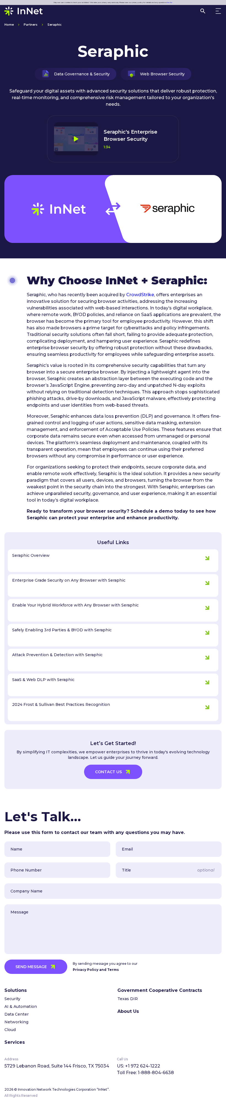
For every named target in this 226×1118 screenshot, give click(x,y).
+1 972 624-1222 (142, 1066)
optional (205, 870)
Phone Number (26, 870)
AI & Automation (20, 1006)
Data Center (16, 1014)
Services (14, 1042)
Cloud (10, 1029)
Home (9, 24)
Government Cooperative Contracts (159, 990)
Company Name (26, 891)
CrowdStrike (140, 294)
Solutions (15, 990)
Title (126, 870)
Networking (16, 1021)
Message (19, 912)
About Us (128, 1011)
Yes (168, 2)
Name (16, 849)
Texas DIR (127, 998)
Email (127, 849)
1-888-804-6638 (156, 1072)
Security (12, 998)
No (171, 2)
